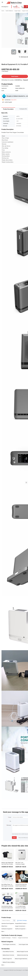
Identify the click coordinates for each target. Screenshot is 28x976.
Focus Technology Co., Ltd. (18, 970)
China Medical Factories (8, 951)
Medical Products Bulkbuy (9, 962)
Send (14, 837)
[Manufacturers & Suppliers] (14, 2)
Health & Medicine (9, 10)
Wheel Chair (4, 926)
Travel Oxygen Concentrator (9, 944)
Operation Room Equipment (7, 923)
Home (2, 10)
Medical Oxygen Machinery (21, 958)
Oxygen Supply (17, 10)
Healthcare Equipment (20, 928)
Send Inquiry (14, 76)
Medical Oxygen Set (7, 958)
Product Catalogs (22, 920)
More (2, 965)
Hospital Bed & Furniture (20, 923)
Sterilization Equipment (6, 928)
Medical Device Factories (8, 955)
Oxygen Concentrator (20, 926)
